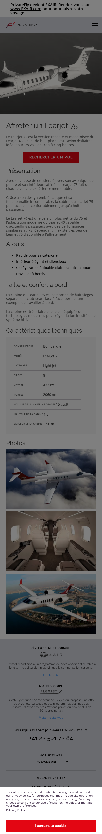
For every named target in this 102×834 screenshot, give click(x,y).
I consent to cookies (51, 826)
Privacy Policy (15, 810)
